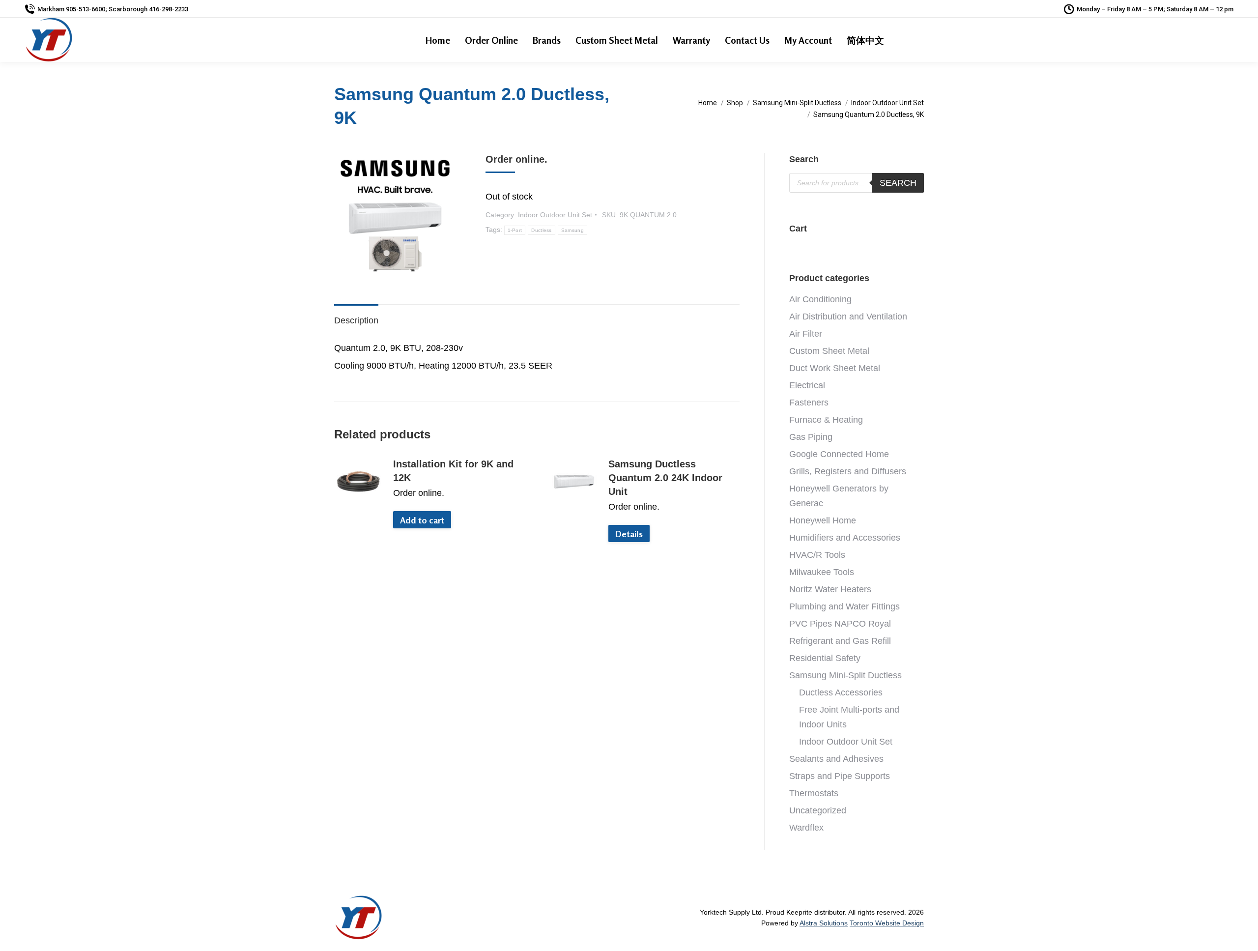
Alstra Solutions (824, 923)
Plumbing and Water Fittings (844, 606)
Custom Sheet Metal (829, 351)
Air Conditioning (820, 299)
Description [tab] (356, 320)
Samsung (572, 230)
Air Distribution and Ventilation (848, 316)
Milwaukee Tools (821, 572)
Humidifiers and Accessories (844, 538)
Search (898, 183)
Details (629, 533)
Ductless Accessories (841, 692)
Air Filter (805, 334)
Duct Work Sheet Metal (834, 368)
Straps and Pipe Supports (839, 776)
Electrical (807, 385)
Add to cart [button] (422, 520)
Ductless (541, 230)
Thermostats (813, 793)
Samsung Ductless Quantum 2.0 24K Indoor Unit (665, 478)
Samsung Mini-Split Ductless (845, 675)
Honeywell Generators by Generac (838, 496)
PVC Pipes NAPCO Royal (840, 624)
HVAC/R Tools (817, 555)
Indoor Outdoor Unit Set (555, 215)
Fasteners (809, 402)
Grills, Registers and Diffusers (847, 471)
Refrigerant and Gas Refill (840, 641)
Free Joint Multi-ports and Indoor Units (849, 717)
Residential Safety (824, 658)
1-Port (515, 230)
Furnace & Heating (826, 420)
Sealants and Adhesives (836, 759)
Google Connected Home (839, 454)
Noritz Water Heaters (830, 589)
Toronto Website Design (887, 923)
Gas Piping (810, 437)
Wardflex (806, 828)
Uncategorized (817, 810)
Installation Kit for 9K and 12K (453, 471)
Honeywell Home (822, 520)
